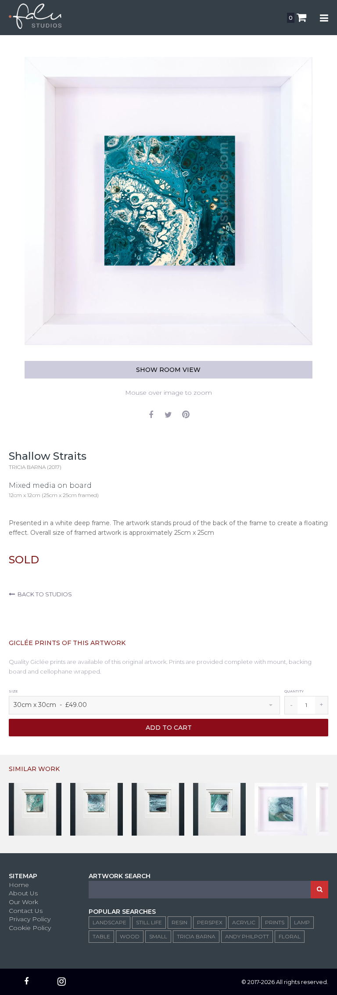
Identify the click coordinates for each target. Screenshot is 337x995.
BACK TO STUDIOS (43, 594)
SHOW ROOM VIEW (168, 370)
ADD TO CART (169, 728)
